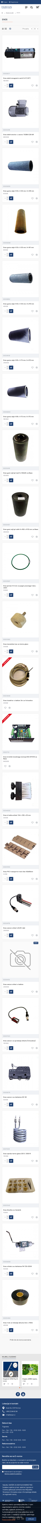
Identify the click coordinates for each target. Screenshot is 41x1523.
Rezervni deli (10, 13)
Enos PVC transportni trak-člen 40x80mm (18, 872)
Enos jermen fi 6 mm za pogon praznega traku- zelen (19, 587)
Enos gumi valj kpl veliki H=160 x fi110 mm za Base (20, 529)
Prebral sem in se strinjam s (13, 1473)
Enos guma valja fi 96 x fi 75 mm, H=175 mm (18, 417)
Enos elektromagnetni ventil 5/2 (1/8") (16, 78)
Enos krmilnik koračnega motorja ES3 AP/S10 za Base (20, 758)
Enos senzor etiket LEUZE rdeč (14, 928)
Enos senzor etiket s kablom (13, 984)
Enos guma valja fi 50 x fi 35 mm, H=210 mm (18, 304)
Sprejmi (31, 1519)
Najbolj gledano (9, 1357)
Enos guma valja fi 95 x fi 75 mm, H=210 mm (18, 360)
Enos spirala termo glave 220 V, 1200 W (17, 1154)
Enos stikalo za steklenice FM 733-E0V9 (17, 1266)
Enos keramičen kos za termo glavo (15, 644)
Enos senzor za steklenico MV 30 (15, 1097)
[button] (19, 1387)
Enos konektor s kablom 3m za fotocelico (18, 700)
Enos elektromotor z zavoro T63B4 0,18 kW (18, 135)
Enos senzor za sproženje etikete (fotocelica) (19, 1041)
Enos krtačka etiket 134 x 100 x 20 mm (17, 815)
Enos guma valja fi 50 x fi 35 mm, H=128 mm (18, 191)
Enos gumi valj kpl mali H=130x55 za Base (17, 473)
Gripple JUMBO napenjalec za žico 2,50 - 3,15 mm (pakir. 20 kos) (30, 1379)
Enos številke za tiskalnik (12, 1210)
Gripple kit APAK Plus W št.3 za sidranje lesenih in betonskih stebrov (11, 1379)
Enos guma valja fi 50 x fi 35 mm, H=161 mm (18, 247)
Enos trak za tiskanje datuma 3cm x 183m (18, 1323)
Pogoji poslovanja (8, 1519)
